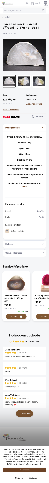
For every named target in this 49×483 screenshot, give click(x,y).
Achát (24, 186)
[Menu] (45, 3)
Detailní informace (11, 110)
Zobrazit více (24, 413)
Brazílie (40, 211)
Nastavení (19, 478)
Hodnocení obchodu (24, 335)
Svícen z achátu (17, 231)
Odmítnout (33, 478)
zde (40, 464)
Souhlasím (26, 470)
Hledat (43, 10)
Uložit (7, 117)
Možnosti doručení (34, 104)
